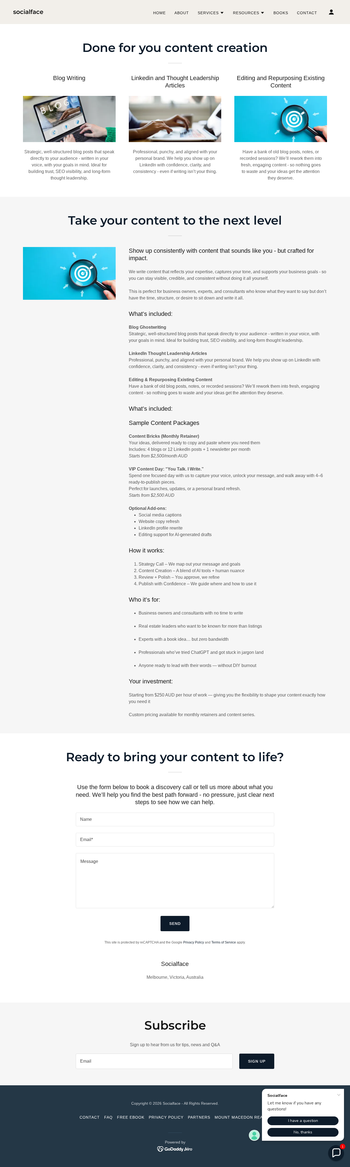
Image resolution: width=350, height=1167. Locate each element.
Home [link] (159, 13)
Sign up (257, 1061)
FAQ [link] (108, 1117)
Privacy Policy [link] (193, 942)
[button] (211, 13)
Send (175, 923)
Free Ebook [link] (130, 1117)
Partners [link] (199, 1117)
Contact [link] (307, 13)
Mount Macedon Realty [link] (242, 1117)
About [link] (181, 13)
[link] (28, 12)
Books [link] (280, 13)
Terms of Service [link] (223, 942)
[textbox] (175, 819)
